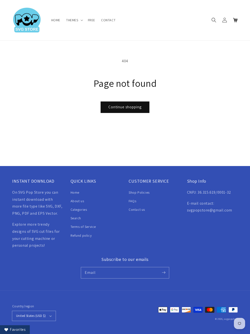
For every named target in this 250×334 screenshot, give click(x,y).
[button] (74, 20)
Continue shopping (125, 107)
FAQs (132, 201)
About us (77, 201)
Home (75, 192)
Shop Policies (139, 192)
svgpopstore (231, 319)
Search (76, 218)
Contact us (137, 209)
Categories (79, 209)
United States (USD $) (31, 316)
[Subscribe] (163, 272)
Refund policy (81, 235)
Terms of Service (83, 226)
